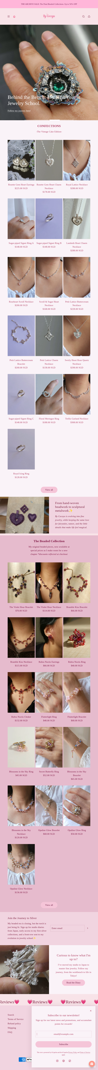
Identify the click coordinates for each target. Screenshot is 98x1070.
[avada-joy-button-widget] (92, 1064)
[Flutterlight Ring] (49, 692)
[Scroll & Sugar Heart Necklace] (49, 277)
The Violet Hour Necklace (49, 607)
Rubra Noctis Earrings (49, 662)
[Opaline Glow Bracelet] (49, 805)
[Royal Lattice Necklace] (76, 160)
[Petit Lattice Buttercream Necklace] (76, 277)
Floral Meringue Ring (49, 418)
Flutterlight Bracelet (77, 717)
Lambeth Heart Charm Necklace (76, 245)
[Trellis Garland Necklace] (76, 394)
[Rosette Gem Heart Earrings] (21, 160)
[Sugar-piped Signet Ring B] (49, 218)
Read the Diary (73, 982)
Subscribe (63, 1044)
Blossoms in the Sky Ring (21, 771)
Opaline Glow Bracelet (49, 830)
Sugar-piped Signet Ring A (21, 243)
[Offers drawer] (14, 16)
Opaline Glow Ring (77, 830)
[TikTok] (70, 1061)
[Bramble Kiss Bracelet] (76, 582)
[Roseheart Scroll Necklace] (21, 277)
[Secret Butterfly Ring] (49, 747)
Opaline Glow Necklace (21, 888)
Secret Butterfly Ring (49, 771)
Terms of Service (85, 1052)
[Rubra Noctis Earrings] (49, 637)
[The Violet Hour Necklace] (49, 582)
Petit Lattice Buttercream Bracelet (21, 362)
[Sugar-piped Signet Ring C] (21, 394)
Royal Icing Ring (21, 473)
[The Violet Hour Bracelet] (21, 582)
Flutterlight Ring (49, 717)
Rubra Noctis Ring (76, 662)
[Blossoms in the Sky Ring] (21, 747)
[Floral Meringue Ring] (49, 394)
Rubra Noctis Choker (21, 717)
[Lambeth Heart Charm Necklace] (76, 218)
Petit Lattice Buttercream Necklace (76, 303)
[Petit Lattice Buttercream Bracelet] (21, 335)
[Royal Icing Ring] (21, 449)
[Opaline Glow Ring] (76, 805)
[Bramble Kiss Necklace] (21, 637)
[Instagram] (57, 1061)
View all (49, 489)
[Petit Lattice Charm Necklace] (49, 335)
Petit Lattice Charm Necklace (49, 362)
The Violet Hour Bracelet (21, 607)
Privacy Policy (72, 1052)
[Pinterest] (63, 1061)
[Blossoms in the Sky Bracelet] (76, 747)
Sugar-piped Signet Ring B (49, 243)
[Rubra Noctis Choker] (21, 692)
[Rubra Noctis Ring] (76, 637)
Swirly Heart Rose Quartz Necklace (77, 362)
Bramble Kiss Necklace (21, 662)
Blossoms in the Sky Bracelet (76, 773)
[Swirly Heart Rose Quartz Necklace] (76, 335)
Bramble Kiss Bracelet (76, 607)
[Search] (83, 16)
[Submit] (87, 928)
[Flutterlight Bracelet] (76, 692)
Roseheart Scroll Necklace (21, 301)
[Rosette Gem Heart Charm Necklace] (49, 160)
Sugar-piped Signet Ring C (21, 418)
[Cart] (89, 16)
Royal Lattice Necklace (77, 184)
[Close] (91, 1011)
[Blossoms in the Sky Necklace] (21, 805)
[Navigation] (8, 16)
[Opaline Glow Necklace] (21, 864)
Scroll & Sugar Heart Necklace (49, 303)
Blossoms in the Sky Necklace (21, 832)
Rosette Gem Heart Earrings (21, 184)
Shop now (16, 111)
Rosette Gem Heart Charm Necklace (49, 186)
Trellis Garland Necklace (76, 418)
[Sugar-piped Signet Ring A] (21, 218)
